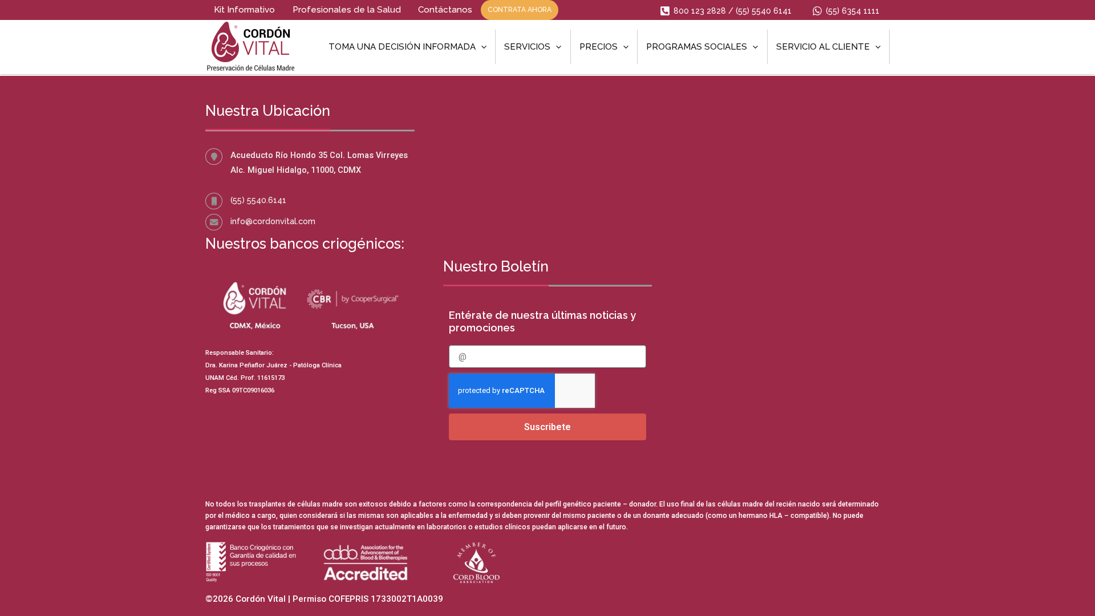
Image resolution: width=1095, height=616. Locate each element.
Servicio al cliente (823, 47)
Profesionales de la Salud (347, 10)
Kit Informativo (244, 10)
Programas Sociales (696, 47)
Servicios (527, 47)
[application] (481, 47)
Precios (598, 47)
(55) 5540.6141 (258, 200)
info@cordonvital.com (272, 221)
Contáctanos (445, 10)
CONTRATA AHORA (519, 10)
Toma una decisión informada (402, 47)
